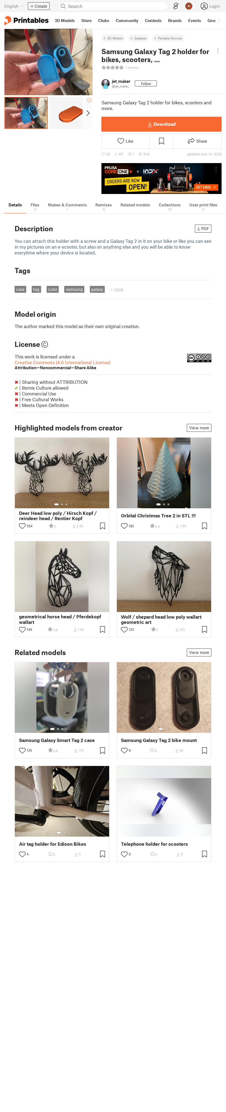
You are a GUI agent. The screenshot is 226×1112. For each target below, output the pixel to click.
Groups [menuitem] (214, 20)
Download (165, 124)
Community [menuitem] (127, 20)
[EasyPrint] (176, 6)
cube (52, 289)
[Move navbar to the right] (218, 20)
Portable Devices (170, 38)
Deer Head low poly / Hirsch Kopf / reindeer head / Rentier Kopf (58, 515)
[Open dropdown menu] (218, 50)
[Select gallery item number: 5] (70, 729)
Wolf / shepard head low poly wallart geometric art (161, 619)
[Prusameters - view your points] (188, 6)
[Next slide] (87, 113)
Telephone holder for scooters (154, 844)
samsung (74, 289)
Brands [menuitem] (175, 20)
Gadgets (140, 38)
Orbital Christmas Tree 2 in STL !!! (158, 515)
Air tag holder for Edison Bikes (52, 844)
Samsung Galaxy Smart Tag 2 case (57, 740)
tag (36, 289)
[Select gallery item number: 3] (66, 504)
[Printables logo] (26, 20)
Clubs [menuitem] (103, 20)
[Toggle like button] (22, 526)
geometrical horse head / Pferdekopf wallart (60, 619)
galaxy (97, 289)
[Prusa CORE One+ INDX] (161, 178)
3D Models (115, 38)
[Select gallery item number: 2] (62, 504)
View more (199, 427)
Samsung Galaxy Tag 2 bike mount (159, 740)
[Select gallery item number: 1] (56, 504)
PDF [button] (205, 228)
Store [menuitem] (86, 20)
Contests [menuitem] (153, 20)
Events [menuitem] (194, 20)
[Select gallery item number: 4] (67, 729)
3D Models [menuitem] (65, 20)
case (20, 289)
